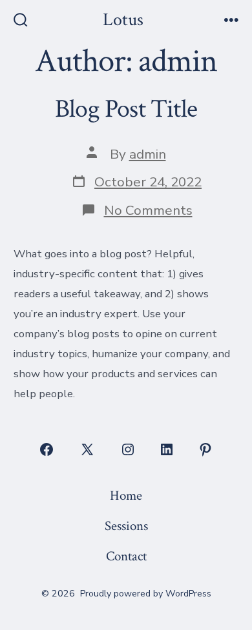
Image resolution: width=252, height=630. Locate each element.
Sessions (126, 526)
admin (147, 154)
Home (126, 495)
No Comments (148, 210)
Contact (126, 556)
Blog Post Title (126, 109)
